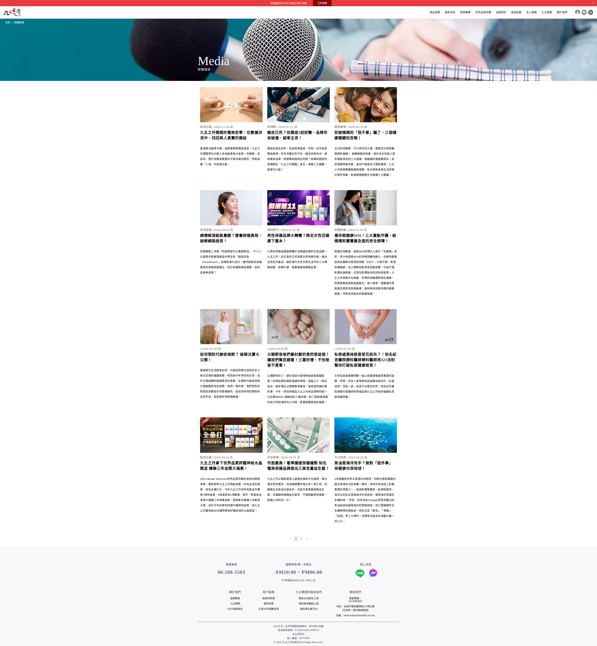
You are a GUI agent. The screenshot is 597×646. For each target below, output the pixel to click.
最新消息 (450, 12)
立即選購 (322, 3)
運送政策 (269, 603)
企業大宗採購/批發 (268, 609)
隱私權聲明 (298, 634)
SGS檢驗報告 (235, 609)
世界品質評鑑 (483, 12)
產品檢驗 (516, 12)
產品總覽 (435, 12)
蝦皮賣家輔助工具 (309, 603)
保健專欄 (465, 12)
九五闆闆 (546, 12)
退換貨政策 (268, 598)
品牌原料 (501, 12)
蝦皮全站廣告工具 (309, 598)
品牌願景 (235, 598)
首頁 (7, 22)
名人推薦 (531, 12)
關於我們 (562, 12)
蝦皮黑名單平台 (308, 609)
